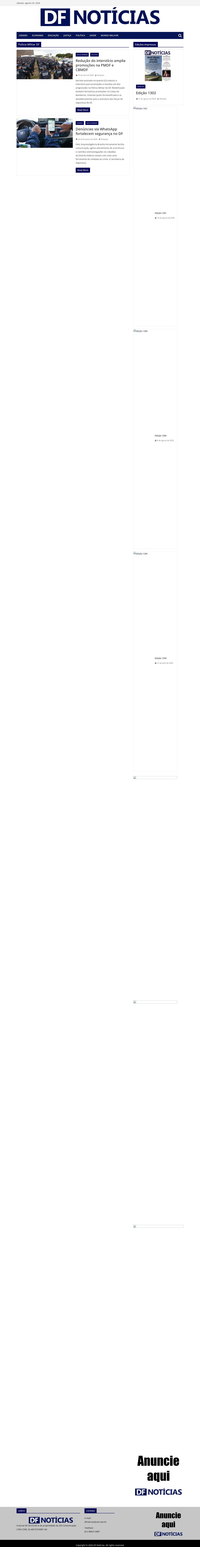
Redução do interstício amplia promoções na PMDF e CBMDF (100, 65)
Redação (100, 75)
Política (80, 35)
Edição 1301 (160, 213)
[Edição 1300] (142, 439)
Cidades (23, 35)
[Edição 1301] (142, 216)
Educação (53, 35)
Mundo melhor (109, 35)
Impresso (140, 87)
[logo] (48, 1518)
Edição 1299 (160, 658)
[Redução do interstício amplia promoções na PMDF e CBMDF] (45, 64)
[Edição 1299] (142, 661)
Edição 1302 (146, 92)
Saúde (93, 35)
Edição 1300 (160, 435)
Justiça (67, 35)
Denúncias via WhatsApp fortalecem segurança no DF (99, 131)
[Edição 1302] (158, 65)
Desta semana (82, 55)
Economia (37, 35)
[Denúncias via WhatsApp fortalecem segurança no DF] (45, 133)
